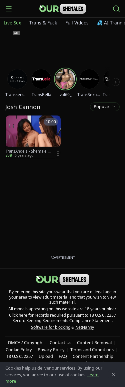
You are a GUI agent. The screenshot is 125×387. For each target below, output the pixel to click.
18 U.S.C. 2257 (19, 356)
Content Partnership (93, 356)
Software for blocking (50, 327)
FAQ (63, 356)
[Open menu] (9, 9)
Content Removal (94, 342)
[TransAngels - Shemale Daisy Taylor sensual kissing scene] (33, 136)
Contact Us (60, 342)
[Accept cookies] (114, 375)
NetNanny (84, 327)
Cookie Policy (19, 349)
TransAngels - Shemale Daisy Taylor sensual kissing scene (29, 151)
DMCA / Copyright (26, 342)
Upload (46, 356)
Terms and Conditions (92, 349)
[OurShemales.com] (62, 9)
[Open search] (116, 9)
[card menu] (58, 154)
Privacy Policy (51, 349)
